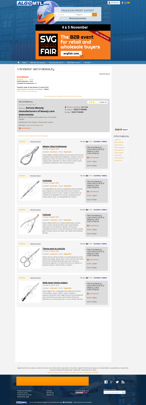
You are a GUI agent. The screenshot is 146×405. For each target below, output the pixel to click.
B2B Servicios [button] (73, 63)
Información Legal (23, 397)
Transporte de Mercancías (119, 159)
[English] (125, 2)
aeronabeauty (26, 128)
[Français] (122, 2)
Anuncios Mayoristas (54, 372)
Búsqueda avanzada (78, 18)
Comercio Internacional (118, 141)
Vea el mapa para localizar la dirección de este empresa (63, 96)
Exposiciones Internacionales (119, 146)
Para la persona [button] (56, 63)
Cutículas (47, 180)
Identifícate (50, 393)
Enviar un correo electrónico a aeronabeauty (33, 136)
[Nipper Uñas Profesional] (30, 155)
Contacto (49, 391)
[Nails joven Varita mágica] (30, 292)
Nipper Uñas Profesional (55, 146)
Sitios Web (117, 155)
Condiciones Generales (90, 372)
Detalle (31, 79)
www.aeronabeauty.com (34, 125)
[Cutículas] (30, 189)
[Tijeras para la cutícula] (30, 257)
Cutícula (47, 214)
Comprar (66, 372)
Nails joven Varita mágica (55, 282)
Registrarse (50, 395)
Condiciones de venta (24, 395)
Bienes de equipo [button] (37, 63)
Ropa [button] (24, 63)
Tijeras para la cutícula (54, 248)
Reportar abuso (104, 74)
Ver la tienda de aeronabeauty (27, 91)
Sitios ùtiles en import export (119, 151)
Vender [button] (87, 63)
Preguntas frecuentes (24, 391)
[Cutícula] (30, 223)
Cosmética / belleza (100, 141)
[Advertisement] (63, 334)
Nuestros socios (76, 372)
